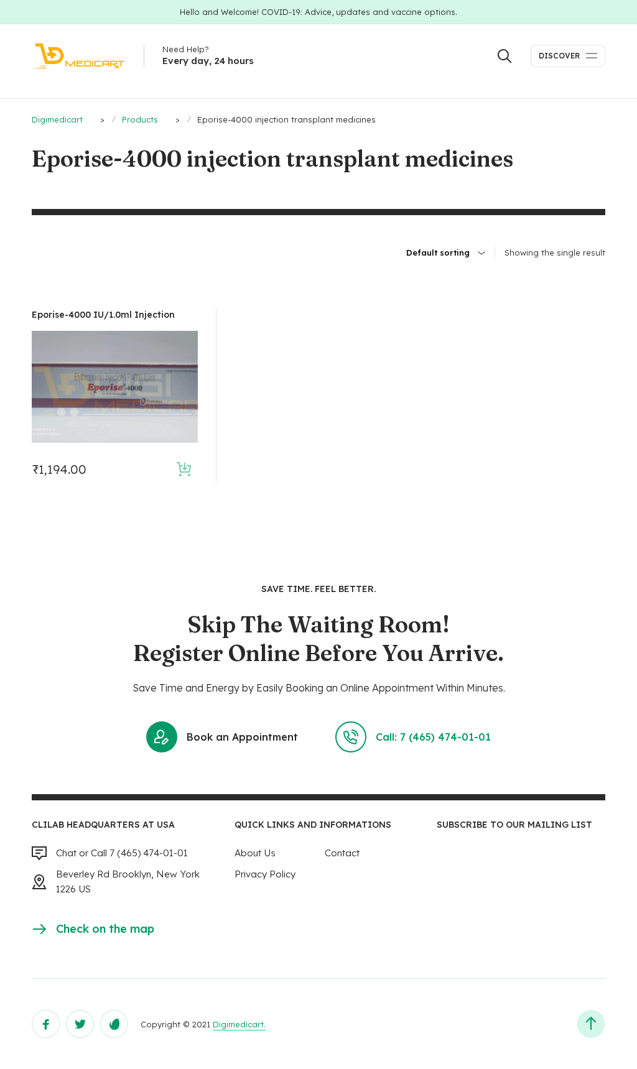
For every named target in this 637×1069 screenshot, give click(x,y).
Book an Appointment (242, 737)
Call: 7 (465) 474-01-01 (433, 737)
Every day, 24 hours (208, 61)
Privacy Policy (265, 874)
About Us (255, 853)
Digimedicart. (239, 1024)
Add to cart (184, 469)
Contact (342, 853)
